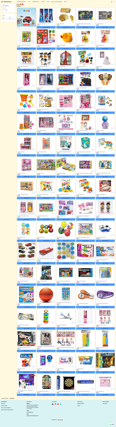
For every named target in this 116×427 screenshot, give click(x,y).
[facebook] (53, 404)
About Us (3, 403)
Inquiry (78, 405)
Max (9, 17)
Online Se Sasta (7, 1)
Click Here (105, 403)
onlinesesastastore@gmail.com (32, 415)
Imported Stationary (21, 1)
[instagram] (55, 404)
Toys (29, 1)
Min (3, 17)
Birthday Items (36, 1)
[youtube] (58, 404)
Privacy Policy (4, 405)
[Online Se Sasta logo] (2, 2)
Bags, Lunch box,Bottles (57, 1)
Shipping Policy (80, 403)
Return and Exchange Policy (7, 409)
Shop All (43, 1)
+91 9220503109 (30, 412)
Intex (48, 1)
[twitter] (61, 404)
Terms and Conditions (6, 407)
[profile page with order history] (111, 1)
